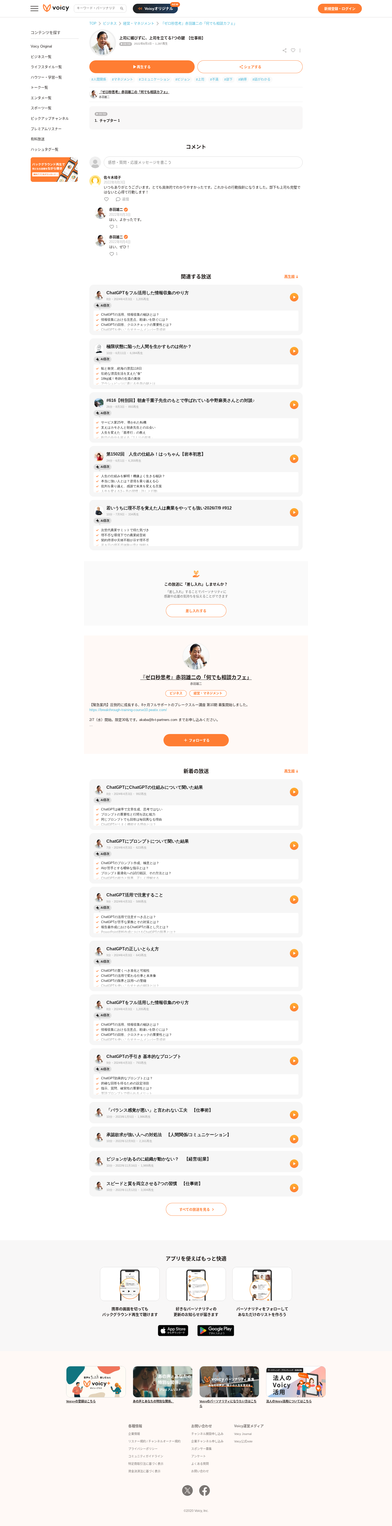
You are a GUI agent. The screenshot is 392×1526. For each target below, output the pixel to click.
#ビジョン (182, 79)
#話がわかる (261, 79)
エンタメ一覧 (41, 98)
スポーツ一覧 (41, 108)
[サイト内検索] (121, 8)
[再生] (294, 297)
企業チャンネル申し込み (207, 1441)
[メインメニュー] (34, 8)
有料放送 (38, 139)
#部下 (228, 79)
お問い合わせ (200, 1471)
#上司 (200, 79)
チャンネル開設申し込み (207, 1433)
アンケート (198, 1456)
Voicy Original (41, 46)
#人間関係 (98, 79)
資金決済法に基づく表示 (144, 1471)
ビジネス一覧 (41, 57)
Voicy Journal (242, 1433)
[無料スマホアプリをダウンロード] (54, 169)
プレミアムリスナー (46, 129)
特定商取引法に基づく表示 (145, 1463)
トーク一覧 (39, 87)
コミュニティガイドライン (145, 1456)
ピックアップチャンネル (50, 118)
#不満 (214, 79)
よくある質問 (200, 1463)
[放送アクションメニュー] (300, 50)
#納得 (242, 79)
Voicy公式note (243, 1441)
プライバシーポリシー (143, 1448)
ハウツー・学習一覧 (46, 77)
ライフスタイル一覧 (46, 67)
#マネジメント (122, 79)
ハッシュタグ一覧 (44, 149)
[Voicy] (56, 8)
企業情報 (134, 1433)
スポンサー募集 (201, 1448)
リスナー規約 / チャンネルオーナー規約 (154, 1441)
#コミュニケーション (154, 79)
